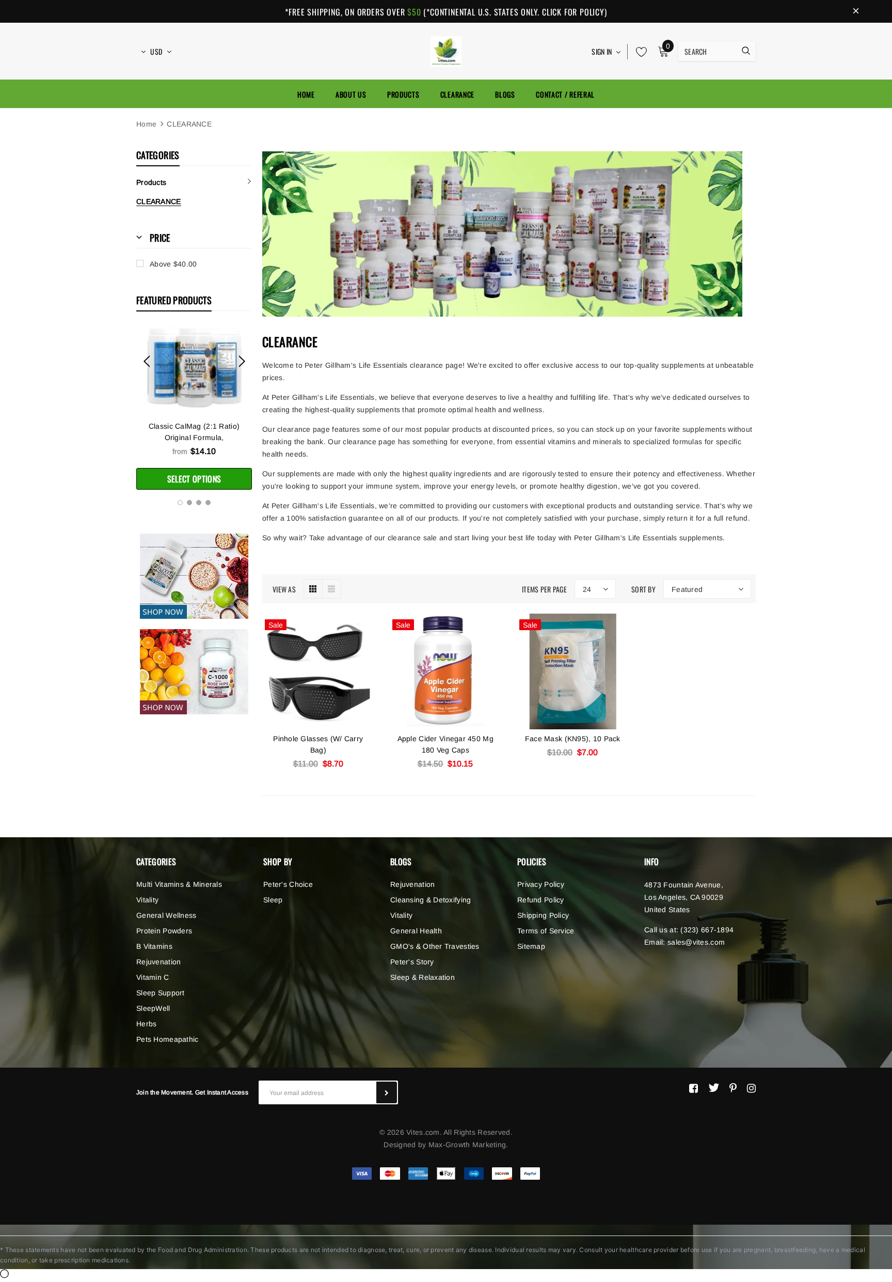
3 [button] (198, 502)
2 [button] (189, 502)
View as (284, 589)
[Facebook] (693, 1087)
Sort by (643, 589)
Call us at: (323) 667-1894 (689, 930)
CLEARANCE (189, 124)
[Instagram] (751, 1087)
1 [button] (180, 502)
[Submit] (386, 1092)
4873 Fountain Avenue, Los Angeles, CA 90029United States (683, 897)
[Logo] (446, 50)
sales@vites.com (696, 942)
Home (146, 124)
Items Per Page (544, 589)
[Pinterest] (733, 1087)
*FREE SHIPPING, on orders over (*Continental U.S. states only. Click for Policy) (446, 12)
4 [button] (208, 502)
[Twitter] (713, 1087)
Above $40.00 (173, 264)
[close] (856, 11)
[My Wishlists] (638, 51)
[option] (194, 408)
